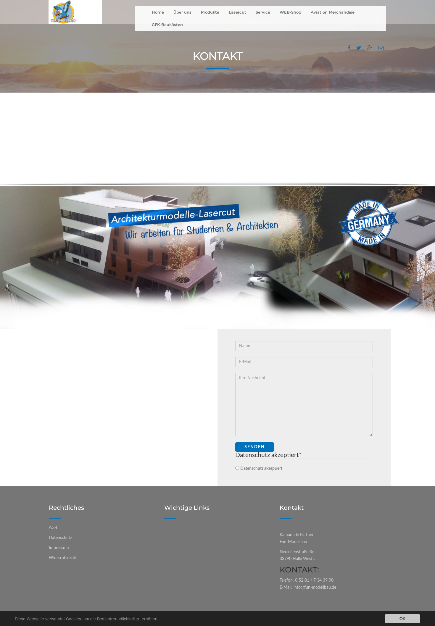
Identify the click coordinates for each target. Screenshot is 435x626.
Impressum (59, 548)
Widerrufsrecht (63, 558)
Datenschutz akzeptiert (261, 469)
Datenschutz (60, 538)
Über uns (182, 12)
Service (263, 12)
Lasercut (237, 12)
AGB (53, 528)
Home (158, 12)
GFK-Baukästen (167, 24)
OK (402, 618)
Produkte (210, 12)
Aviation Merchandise (333, 12)
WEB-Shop (290, 12)
